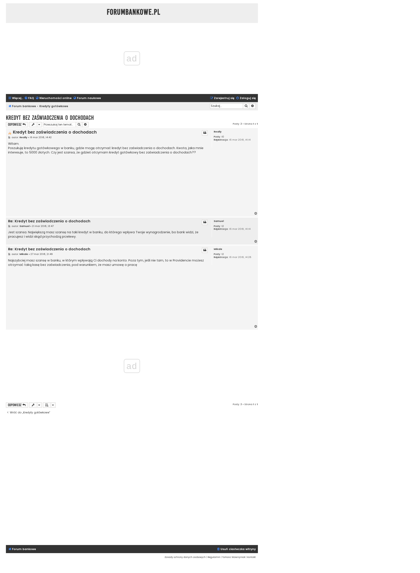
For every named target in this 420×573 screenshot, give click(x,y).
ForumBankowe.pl (133, 12)
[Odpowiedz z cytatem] (205, 133)
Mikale (218, 249)
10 (222, 136)
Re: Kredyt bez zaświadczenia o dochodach (49, 221)
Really (218, 131)
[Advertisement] (108, 183)
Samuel (219, 221)
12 (222, 226)
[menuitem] (29, 98)
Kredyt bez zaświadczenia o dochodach (50, 117)
